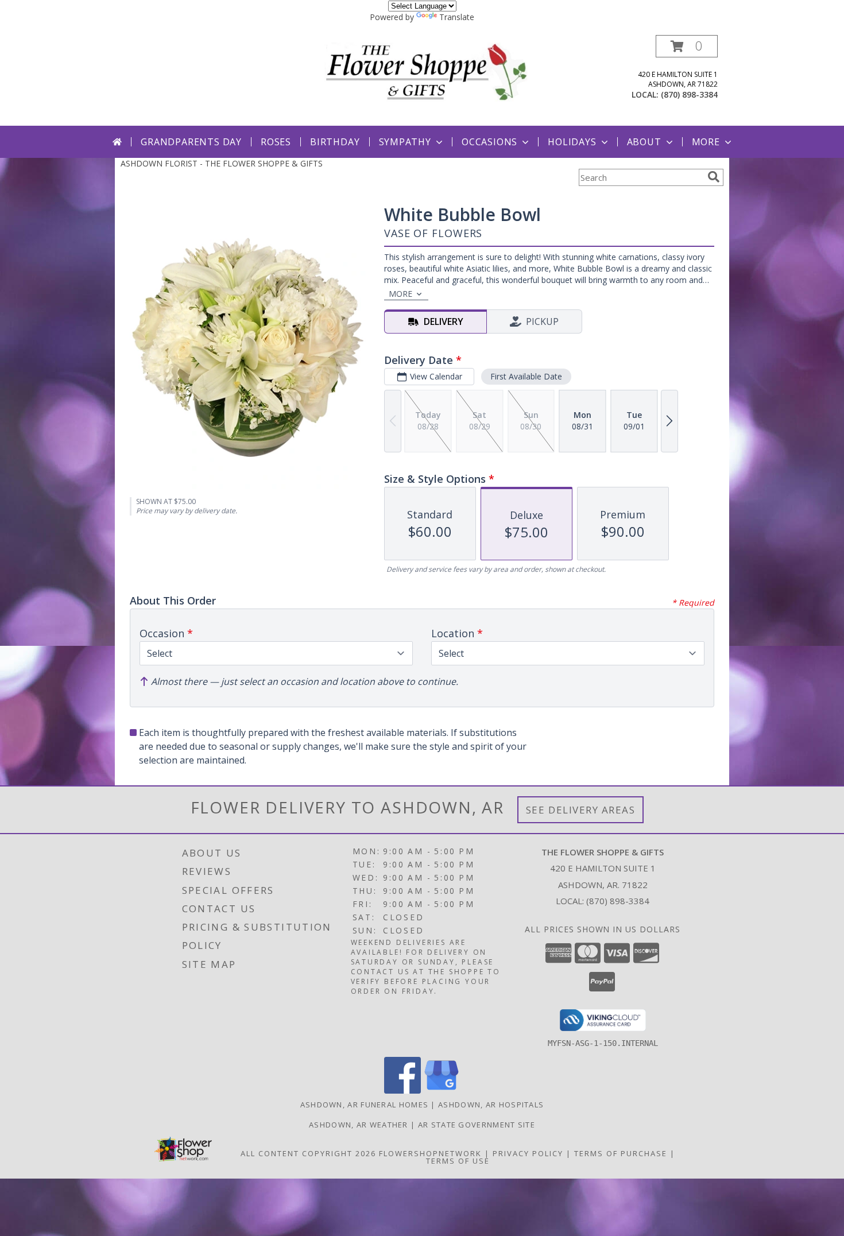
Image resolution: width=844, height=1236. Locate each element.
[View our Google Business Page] (441, 1090)
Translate (456, 16)
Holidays (572, 141)
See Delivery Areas (581, 809)
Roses (276, 141)
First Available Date (526, 376)
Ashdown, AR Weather (358, 1124)
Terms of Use (458, 1161)
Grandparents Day (191, 141)
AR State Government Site (476, 1124)
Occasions (489, 141)
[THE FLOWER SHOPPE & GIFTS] (426, 71)
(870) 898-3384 (689, 94)
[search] (713, 177)
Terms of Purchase (620, 1153)
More (706, 141)
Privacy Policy (528, 1153)
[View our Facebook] (402, 1090)
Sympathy (405, 141)
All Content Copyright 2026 (308, 1153)
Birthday (334, 141)
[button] (687, 46)
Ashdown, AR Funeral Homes (364, 1104)
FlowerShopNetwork (430, 1153)
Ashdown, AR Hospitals (491, 1104)
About (644, 141)
